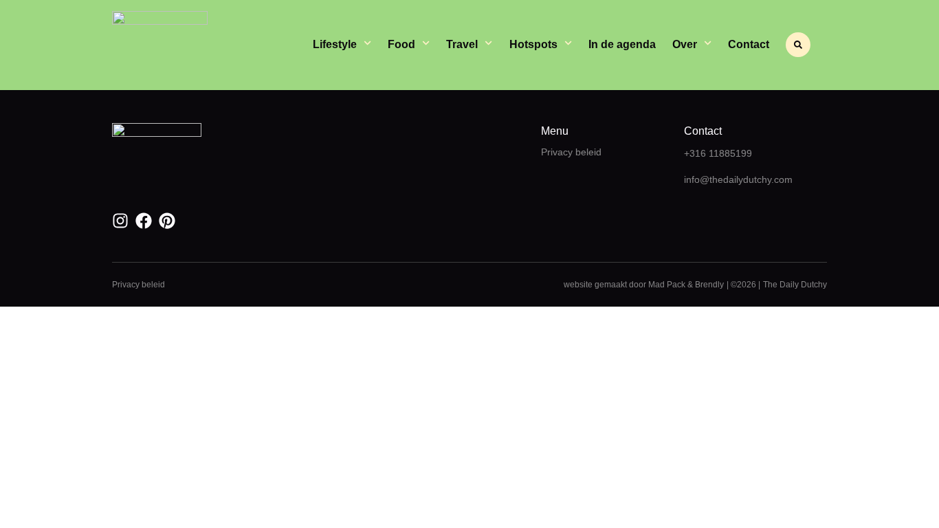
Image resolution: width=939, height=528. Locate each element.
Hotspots (533, 44)
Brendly (709, 284)
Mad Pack (666, 284)
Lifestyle (335, 44)
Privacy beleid (571, 151)
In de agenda (622, 44)
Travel (462, 44)
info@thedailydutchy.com (738, 179)
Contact (748, 44)
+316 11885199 (718, 153)
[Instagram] (120, 220)
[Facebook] (143, 220)
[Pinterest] (167, 220)
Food (401, 44)
